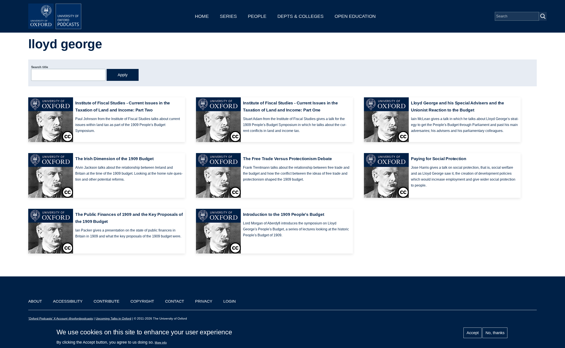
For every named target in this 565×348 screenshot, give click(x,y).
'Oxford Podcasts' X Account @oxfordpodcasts (60, 318)
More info (161, 342)
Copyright (142, 301)
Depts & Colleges (300, 16)
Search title (39, 67)
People (257, 16)
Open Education (355, 16)
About (35, 301)
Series (228, 16)
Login (229, 301)
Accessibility (68, 301)
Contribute (106, 301)
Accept (473, 333)
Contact (174, 301)
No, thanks (495, 333)
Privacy (203, 301)
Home (202, 16)
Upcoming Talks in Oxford (113, 318)
